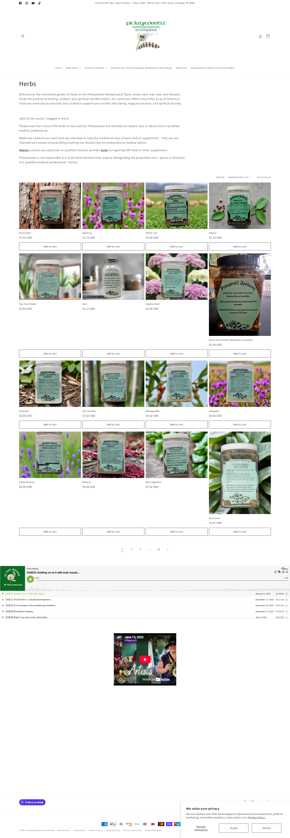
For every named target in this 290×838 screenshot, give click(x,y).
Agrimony (87, 233)
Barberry (86, 482)
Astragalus (214, 411)
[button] (23, 36)
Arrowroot (24, 411)
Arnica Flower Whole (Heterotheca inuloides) (231, 340)
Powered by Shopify (46, 830)
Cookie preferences (153, 830)
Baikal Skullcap (27, 482)
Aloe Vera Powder (27, 304)
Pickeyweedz (31, 830)
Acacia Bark (25, 233)
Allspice (212, 233)
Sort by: (220, 177)
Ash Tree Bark (89, 411)
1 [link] (122, 549)
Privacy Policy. (256, 817)
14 (158, 549)
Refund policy (64, 830)
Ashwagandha (153, 411)
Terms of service (96, 830)
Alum (84, 304)
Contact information (133, 830)
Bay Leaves (214, 518)
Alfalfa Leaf (151, 233)
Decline (266, 828)
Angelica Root (152, 304)
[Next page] (167, 549)
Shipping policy (113, 830)
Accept (233, 828)
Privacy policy (79, 830)
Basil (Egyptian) (154, 482)
